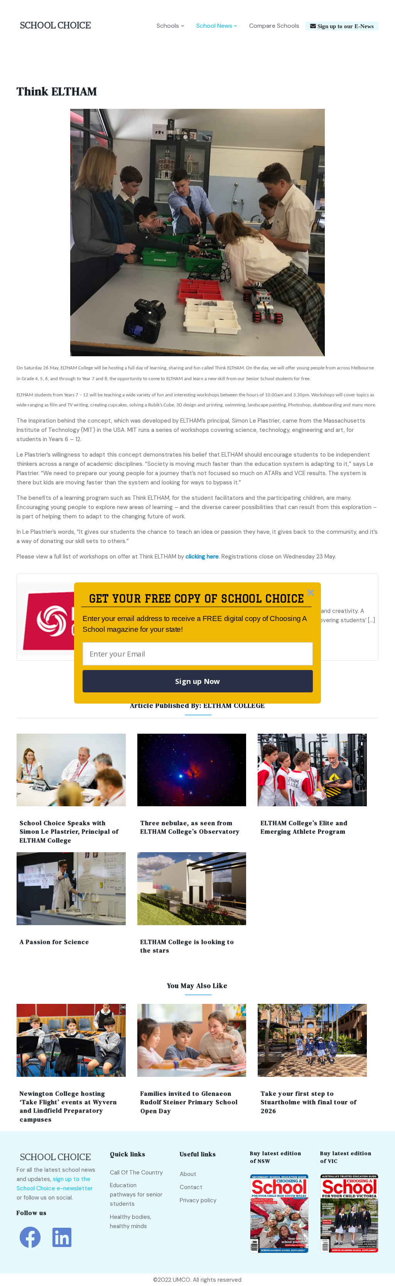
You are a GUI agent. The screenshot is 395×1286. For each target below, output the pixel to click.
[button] (196, 599)
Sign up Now (197, 681)
